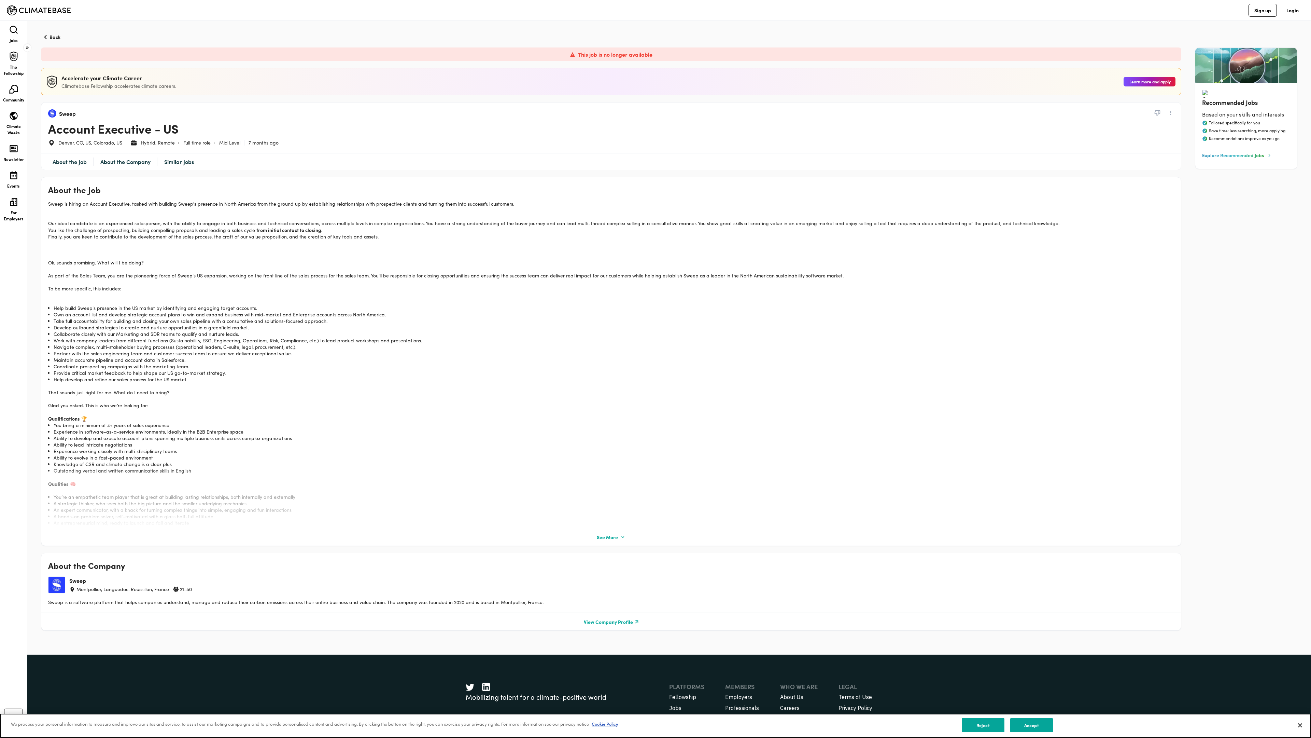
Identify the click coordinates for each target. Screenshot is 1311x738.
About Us (791, 697)
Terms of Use (855, 697)
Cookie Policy (605, 724)
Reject (983, 725)
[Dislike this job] (1157, 113)
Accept (1031, 725)
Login (1292, 10)
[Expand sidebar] (27, 48)
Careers (790, 708)
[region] (655, 726)
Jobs (675, 708)
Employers (738, 697)
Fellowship (682, 697)
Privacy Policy (855, 708)
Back (55, 36)
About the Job (70, 161)
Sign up (1262, 10)
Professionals (742, 708)
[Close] (1300, 725)
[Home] (39, 10)
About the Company (125, 161)
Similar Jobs (179, 161)
